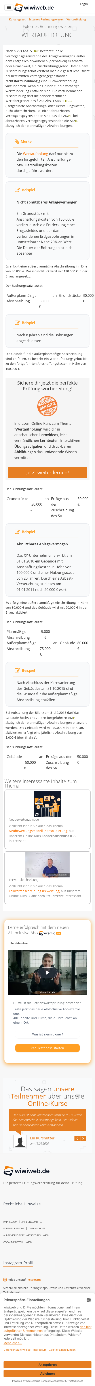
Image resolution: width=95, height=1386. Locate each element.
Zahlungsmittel (31, 1221)
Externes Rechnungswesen (46, 19)
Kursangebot (17, 19)
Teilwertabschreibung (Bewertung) (35, 891)
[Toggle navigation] (8, 7)
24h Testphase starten (47, 1048)
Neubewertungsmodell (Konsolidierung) (39, 831)
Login (84, 4)
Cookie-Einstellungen (17, 1242)
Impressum (10, 1221)
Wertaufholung (76, 19)
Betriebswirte (19, 943)
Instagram (34, 1280)
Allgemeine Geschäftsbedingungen (26, 1235)
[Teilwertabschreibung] (47, 864)
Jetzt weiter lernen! (47, 472)
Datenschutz (36, 1228)
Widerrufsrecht (13, 1228)
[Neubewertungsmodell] (47, 804)
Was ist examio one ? (47, 1034)
